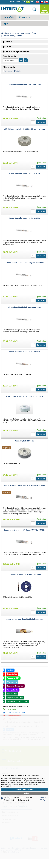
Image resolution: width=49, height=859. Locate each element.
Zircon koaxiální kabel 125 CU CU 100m (25, 352)
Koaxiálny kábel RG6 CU (24, 441)
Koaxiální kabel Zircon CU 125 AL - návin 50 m (24, 396)
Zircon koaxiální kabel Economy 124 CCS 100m (24, 263)
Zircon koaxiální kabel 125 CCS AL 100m (24, 85)
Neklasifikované (23, 800)
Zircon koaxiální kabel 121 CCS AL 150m (24, 307)
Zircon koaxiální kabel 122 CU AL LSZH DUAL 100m (24, 485)
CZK (23, 2)
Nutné (6, 797)
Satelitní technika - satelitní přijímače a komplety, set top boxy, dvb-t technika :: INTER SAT (12, 9)
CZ (41, 2)
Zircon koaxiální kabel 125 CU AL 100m (24, 174)
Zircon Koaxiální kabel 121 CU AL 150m (24, 218)
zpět (6, 24)
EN (37, 2)
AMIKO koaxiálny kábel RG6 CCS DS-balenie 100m (24, 129)
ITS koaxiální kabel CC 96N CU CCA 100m (24, 575)
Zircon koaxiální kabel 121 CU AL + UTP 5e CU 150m (24, 530)
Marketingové (9, 800)
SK (46, 2)
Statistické (28, 797)
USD (31, 2)
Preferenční (16, 797)
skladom (8, 71)
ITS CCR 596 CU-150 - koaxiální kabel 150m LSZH (24, 619)
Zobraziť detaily (43, 799)
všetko (18, 71)
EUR (27, 2)
